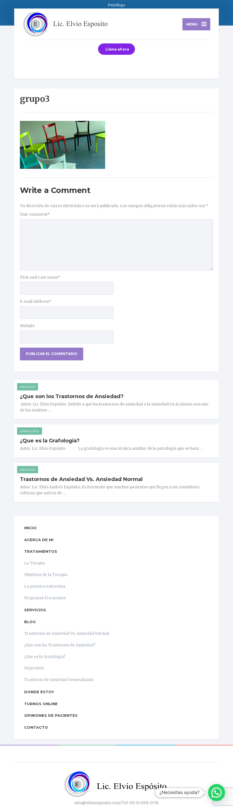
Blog (30, 621)
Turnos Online (41, 703)
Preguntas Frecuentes (45, 598)
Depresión (34, 668)
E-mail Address (35, 301)
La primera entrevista (44, 586)
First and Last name (40, 277)
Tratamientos (40, 551)
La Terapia (34, 563)
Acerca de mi (38, 539)
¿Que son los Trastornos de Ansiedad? (72, 396)
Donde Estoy (39, 692)
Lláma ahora (117, 49)
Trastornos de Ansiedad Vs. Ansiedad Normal (81, 479)
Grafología (29, 431)
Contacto (36, 727)
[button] (216, 792)
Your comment (35, 214)
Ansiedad (27, 387)
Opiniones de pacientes (51, 715)
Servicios (35, 610)
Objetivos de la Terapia (45, 574)
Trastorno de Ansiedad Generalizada (59, 679)
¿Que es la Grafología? (50, 441)
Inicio (30, 528)
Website (27, 325)
